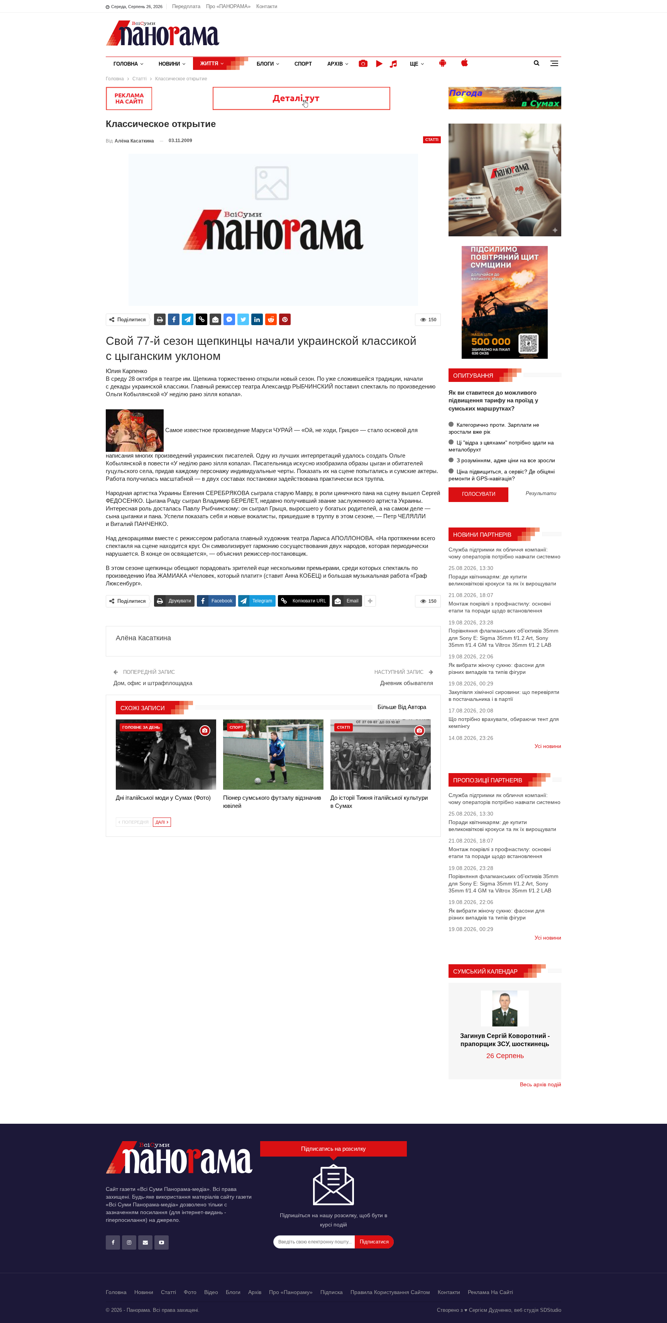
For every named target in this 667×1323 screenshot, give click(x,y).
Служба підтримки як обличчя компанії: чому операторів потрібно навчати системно (504, 553)
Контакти (266, 6)
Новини (169, 64)
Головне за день (141, 727)
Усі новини (548, 746)
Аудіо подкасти (394, 64)
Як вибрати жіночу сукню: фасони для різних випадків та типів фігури (497, 668)
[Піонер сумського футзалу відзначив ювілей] (273, 754)
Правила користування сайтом (390, 1292)
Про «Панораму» (291, 1292)
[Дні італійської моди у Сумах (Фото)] (166, 754)
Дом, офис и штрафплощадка (152, 683)
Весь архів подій (540, 1084)
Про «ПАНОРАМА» (228, 6)
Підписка (331, 1292)
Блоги (265, 64)
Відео (211, 1292)
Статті (431, 139)
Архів (335, 64)
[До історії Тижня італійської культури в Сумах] (380, 754)
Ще (414, 64)
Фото (190, 1292)
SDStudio (550, 1310)
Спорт (303, 64)
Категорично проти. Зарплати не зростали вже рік (494, 428)
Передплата (186, 6)
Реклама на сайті (490, 1292)
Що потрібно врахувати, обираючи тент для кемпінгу (504, 722)
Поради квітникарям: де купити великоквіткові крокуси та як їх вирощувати (502, 580)
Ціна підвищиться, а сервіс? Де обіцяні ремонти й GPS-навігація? (502, 475)
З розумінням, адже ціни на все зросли (505, 460)
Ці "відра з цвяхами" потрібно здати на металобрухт (501, 446)
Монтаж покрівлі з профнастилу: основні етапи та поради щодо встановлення (500, 607)
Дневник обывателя (406, 683)
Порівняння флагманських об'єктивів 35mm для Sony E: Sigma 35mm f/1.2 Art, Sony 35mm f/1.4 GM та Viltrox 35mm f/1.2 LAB (504, 638)
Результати (541, 493)
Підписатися (374, 1242)
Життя (209, 63)
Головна (125, 64)
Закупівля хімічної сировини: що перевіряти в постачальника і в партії (504, 695)
